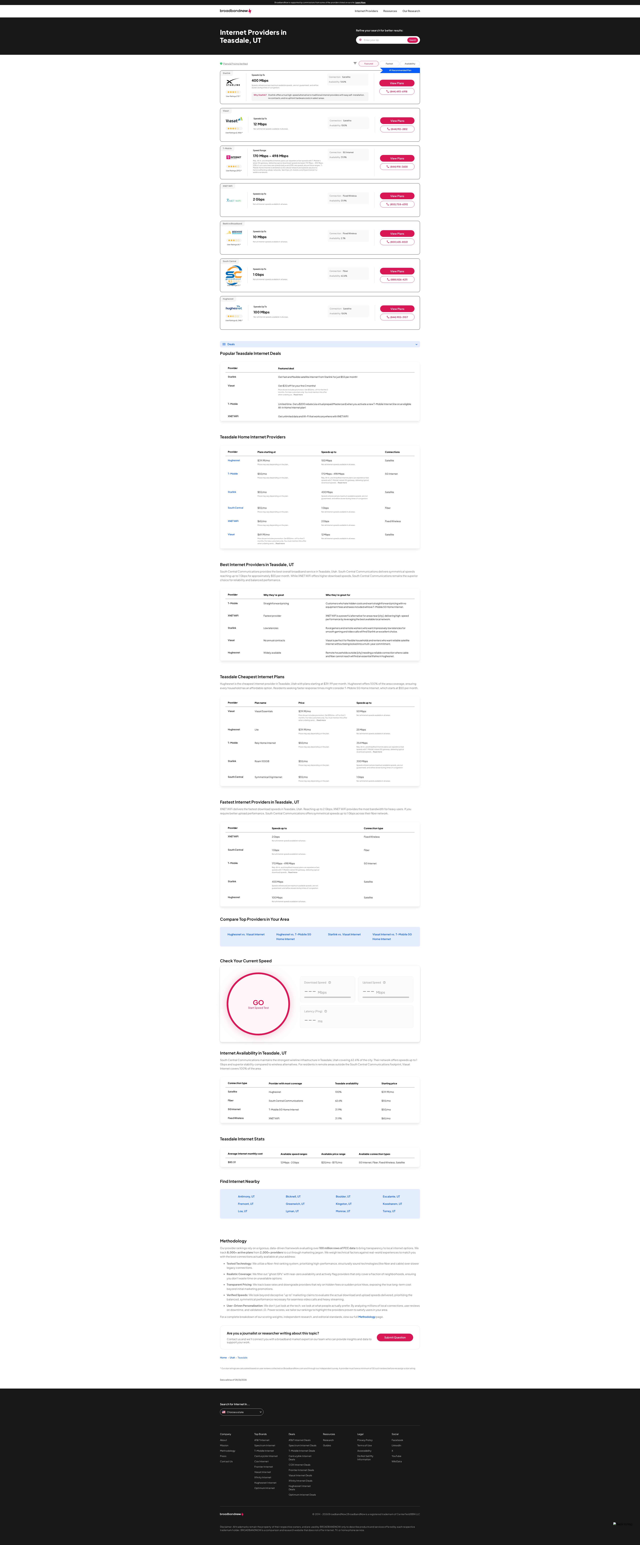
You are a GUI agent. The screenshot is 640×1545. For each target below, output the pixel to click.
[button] (366, 11)
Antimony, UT (246, 1196)
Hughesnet (234, 460)
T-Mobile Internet (264, 1450)
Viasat (231, 534)
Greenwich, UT (295, 1203)
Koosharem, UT (392, 1203)
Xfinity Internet (262, 1477)
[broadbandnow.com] (236, 11)
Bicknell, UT (293, 1196)
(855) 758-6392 (399, 204)
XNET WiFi (233, 520)
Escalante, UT (391, 1196)
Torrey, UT (389, 1211)
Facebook (397, 1439)
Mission (224, 1445)
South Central (235, 507)
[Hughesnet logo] (234, 308)
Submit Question (395, 1337)
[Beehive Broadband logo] (234, 233)
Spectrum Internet (264, 1445)
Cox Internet (261, 1461)
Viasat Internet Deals (300, 1475)
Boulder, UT (343, 1196)
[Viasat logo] (234, 120)
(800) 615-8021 (399, 241)
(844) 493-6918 (398, 91)
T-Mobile (233, 473)
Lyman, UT (292, 1211)
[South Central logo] (234, 270)
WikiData (397, 1461)
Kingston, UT (344, 1203)
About (223, 1439)
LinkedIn (396, 1445)
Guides (327, 1445)
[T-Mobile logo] (234, 157)
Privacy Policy (365, 1439)
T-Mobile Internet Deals (302, 1450)
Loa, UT (242, 1211)
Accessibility (364, 1450)
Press (223, 1455)
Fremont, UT (246, 1203)
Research (328, 1439)
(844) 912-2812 (399, 128)
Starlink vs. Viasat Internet (344, 934)
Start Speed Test (258, 1003)
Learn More (360, 2)
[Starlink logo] (233, 82)
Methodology (367, 1316)
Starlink (232, 491)
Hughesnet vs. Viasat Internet (246, 934)
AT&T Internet (262, 1439)
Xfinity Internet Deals (300, 1480)
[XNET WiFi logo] (234, 200)
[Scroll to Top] (623, 1524)
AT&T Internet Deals (299, 1439)
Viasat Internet (262, 1471)
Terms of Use (364, 1445)
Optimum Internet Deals (302, 1494)
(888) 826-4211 (398, 279)
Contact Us (226, 1461)
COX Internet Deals (299, 1464)
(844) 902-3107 (399, 317)
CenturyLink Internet (266, 1455)
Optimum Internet (264, 1487)
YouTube (396, 1455)
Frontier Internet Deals (301, 1469)
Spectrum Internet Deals (302, 1445)
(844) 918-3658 (399, 166)
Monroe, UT (343, 1211)
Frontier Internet (263, 1466)
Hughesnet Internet (265, 1482)
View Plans (397, 83)
